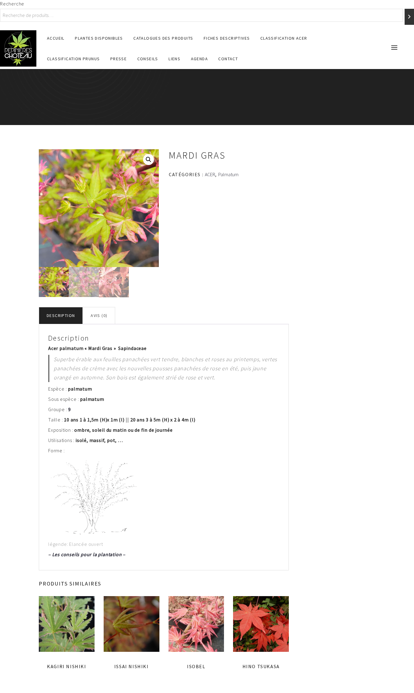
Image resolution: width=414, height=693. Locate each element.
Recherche (12, 4)
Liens (174, 58)
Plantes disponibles (99, 38)
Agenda (199, 58)
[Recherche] (409, 17)
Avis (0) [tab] (99, 315)
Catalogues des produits (163, 38)
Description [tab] (61, 315)
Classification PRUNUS (73, 58)
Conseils (147, 58)
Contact (228, 58)
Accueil (56, 38)
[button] (148, 159)
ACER (210, 174)
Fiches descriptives (227, 38)
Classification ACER (283, 38)
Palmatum (228, 174)
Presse (118, 58)
